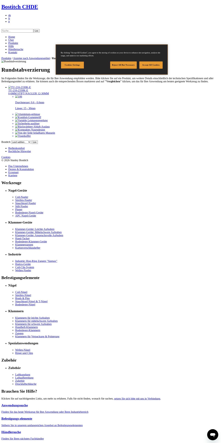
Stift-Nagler (21, 206)
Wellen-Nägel (22, 349)
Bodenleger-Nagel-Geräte (29, 212)
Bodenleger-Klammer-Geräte (31, 241)
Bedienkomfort (16, 148)
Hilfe (11, 46)
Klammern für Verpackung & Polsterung (37, 336)
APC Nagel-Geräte (25, 215)
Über (11, 39)
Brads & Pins (22, 298)
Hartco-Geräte (23, 264)
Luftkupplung (22, 374)
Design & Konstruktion (21, 169)
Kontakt (12, 52)
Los (36, 31)
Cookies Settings (72, 65)
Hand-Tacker (22, 238)
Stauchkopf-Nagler (25, 203)
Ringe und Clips (24, 353)
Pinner (18, 209)
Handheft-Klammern (26, 327)
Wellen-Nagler (23, 270)
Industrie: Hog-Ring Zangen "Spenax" (36, 261)
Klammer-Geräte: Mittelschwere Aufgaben (38, 232)
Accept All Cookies (151, 65)
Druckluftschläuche (25, 383)
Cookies (5, 157)
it (9, 21)
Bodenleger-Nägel (25, 304)
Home (11, 36)
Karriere (12, 175)
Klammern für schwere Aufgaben (33, 324)
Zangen (19, 333)
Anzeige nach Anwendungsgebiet (31, 58)
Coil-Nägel (21, 292)
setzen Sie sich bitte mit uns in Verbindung (137, 398)
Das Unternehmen (18, 166)
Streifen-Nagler (23, 200)
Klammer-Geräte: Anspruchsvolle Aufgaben (39, 235)
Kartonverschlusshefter (27, 247)
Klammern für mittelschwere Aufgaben (36, 320)
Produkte (13, 43)
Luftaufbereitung (24, 377)
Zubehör (20, 380)
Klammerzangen (24, 244)
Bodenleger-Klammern (27, 330)
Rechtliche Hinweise (19, 151)
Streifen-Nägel (23, 295)
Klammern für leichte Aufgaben (32, 317)
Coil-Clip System (24, 267)
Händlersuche (15, 49)
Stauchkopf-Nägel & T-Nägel (31, 301)
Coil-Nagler (21, 197)
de (9, 15)
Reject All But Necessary (123, 65)
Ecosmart (13, 172)
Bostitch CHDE (19, 7)
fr (9, 18)
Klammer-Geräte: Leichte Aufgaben (34, 229)
